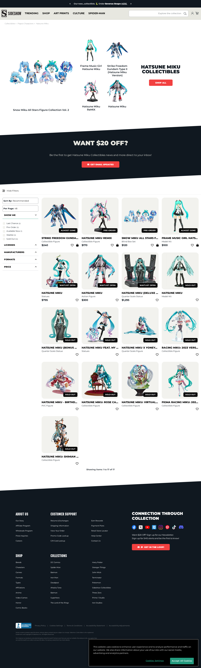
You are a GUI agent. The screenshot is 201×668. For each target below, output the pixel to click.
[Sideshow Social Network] (154, 527)
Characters (20, 567)
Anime (19, 593)
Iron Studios (97, 603)
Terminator (96, 578)
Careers (19, 541)
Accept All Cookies (182, 661)
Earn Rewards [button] (97, 521)
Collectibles (10, 23)
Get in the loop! (154, 547)
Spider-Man (96, 13)
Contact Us (95, 541)
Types (18, 583)
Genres (19, 572)
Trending (31, 13)
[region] (143, 652)
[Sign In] (192, 13)
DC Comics (55, 562)
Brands (18, 562)
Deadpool (55, 583)
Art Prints (61, 13)
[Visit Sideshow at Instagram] (161, 527)
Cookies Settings (56, 626)
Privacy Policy (40, 626)
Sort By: (7, 201)
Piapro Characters (25, 23)
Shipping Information (60, 526)
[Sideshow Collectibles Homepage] (11, 13)
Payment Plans (97, 526)
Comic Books (21, 608)
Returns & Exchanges (59, 521)
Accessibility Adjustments (119, 626)
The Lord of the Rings (60, 603)
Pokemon (96, 583)
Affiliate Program (23, 526)
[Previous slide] (70, 4)
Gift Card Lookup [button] (58, 541)
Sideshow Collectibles (101, 588)
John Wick (96, 572)
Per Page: (8, 208)
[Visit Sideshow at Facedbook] (134, 527)
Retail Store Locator (99, 531)
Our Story (20, 521)
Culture (78, 13)
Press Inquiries (22, 536)
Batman (54, 572)
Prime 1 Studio (98, 598)
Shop (46, 13)
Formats (19, 578)
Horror (18, 603)
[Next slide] (131, 4)
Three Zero (96, 593)
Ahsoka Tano (56, 588)
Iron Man (54, 578)
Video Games (21, 598)
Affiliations (20, 588)
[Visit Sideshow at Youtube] (147, 527)
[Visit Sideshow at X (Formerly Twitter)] (141, 527)
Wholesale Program (24, 531)
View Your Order (58, 531)
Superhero (55, 598)
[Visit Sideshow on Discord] (181, 527)
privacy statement (53, 640)
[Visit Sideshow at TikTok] (174, 527)
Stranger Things (99, 567)
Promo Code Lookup (59, 536)
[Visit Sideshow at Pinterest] (167, 527)
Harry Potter (97, 562)
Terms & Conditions (74, 626)
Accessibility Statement (95, 626)
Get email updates (102, 164)
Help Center (96, 536)
